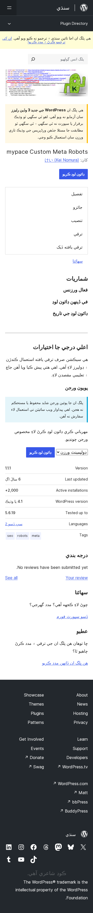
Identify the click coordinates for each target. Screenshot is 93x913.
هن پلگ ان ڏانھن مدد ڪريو (65, 663)
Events (37, 748)
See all (11, 577)
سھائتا (78, 261)
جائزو (77, 207)
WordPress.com (70, 783)
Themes (36, 704)
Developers (77, 757)
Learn (82, 739)
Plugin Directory (74, 23)
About (82, 695)
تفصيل (76, 193)
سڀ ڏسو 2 (13, 524)
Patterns (36, 722)
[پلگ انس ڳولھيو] (33, 59)
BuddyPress (74, 811)
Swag (36, 766)
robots (22, 536)
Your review (77, 577)
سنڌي (71, 834)
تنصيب (76, 220)
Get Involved (31, 739)
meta (36, 536)
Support (80, 748)
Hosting (80, 713)
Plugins (37, 713)
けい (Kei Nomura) (62, 160)
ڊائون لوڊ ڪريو (73, 174)
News (82, 704)
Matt (80, 792)
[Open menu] (8, 8)
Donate (34, 757)
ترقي (78, 233)
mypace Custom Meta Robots (47, 151)
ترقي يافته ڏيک (69, 247)
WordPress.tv (72, 766)
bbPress (77, 801)
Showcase (34, 695)
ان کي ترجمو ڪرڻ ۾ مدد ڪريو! (33, 40)
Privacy (81, 722)
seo (10, 536)
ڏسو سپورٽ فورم (72, 616)
